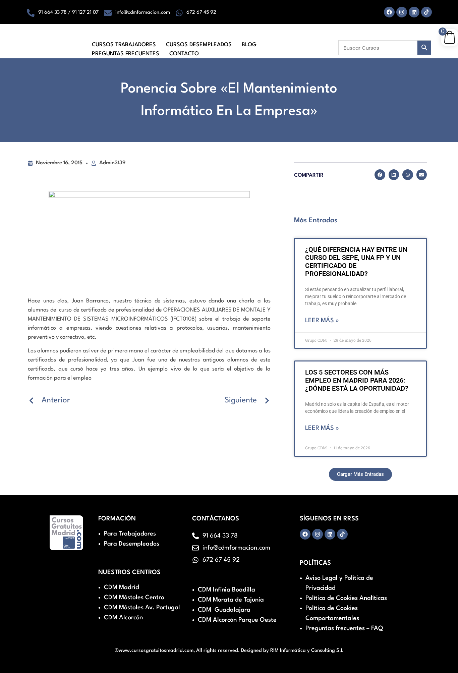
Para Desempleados (131, 544)
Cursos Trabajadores (124, 45)
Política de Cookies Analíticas (346, 598)
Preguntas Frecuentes (125, 54)
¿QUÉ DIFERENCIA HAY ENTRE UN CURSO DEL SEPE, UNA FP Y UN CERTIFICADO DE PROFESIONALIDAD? (356, 261)
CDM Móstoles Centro (134, 598)
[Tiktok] (426, 12)
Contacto (184, 54)
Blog (249, 45)
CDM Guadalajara (224, 610)
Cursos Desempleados (199, 45)
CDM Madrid (121, 587)
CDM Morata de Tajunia (231, 600)
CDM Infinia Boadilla (226, 590)
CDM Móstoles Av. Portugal (142, 608)
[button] (380, 174)
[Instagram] (401, 12)
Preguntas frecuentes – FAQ (344, 628)
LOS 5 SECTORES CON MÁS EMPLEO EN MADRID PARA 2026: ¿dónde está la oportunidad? (356, 380)
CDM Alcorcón (123, 618)
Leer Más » (322, 321)
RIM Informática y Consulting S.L (307, 650)
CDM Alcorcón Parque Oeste (237, 620)
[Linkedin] (414, 12)
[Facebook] (389, 12)
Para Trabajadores (130, 534)
